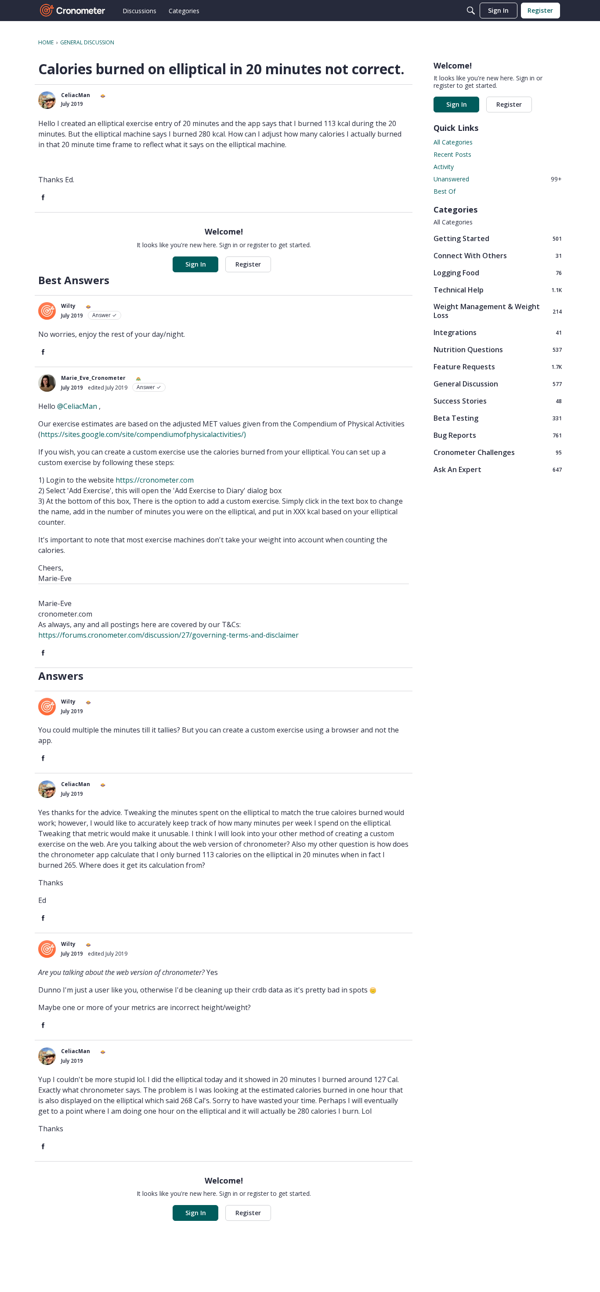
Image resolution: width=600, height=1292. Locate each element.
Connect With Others (498, 255)
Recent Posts (452, 154)
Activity (444, 166)
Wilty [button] (68, 306)
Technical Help (498, 289)
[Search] (471, 10)
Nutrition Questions (498, 349)
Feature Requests (498, 366)
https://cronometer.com (155, 480)
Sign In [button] (195, 264)
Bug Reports (498, 435)
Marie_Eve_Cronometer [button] (93, 378)
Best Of (444, 191)
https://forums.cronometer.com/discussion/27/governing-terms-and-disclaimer (168, 635)
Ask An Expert (498, 469)
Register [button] (248, 264)
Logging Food (498, 272)
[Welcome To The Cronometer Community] (73, 11)
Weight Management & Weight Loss (498, 311)
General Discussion (498, 383)
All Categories (453, 142)
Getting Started (498, 238)
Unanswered (498, 179)
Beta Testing (498, 417)
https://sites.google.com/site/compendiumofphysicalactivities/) (143, 434)
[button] (47, 100)
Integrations (498, 332)
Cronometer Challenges (498, 452)
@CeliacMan (77, 406)
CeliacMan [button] (75, 95)
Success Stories (498, 400)
